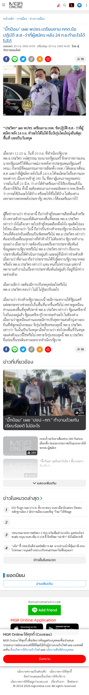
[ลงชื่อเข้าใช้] (79, 5)
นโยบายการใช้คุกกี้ (60, 671)
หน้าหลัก (8, 18)
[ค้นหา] (64, 5)
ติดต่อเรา (72, 681)
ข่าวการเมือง (37, 18)
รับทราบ (44, 658)
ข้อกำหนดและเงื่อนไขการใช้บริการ (44, 676)
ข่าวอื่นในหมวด (45, 560)
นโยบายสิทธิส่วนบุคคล (59, 649)
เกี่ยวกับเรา (57, 681)
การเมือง (22, 18)
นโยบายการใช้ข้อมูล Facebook (29, 681)
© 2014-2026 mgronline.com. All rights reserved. (44, 686)
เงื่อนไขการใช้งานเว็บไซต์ (25, 649)
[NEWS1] (71, 5)
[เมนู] (3, 5)
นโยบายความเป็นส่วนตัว (31, 671)
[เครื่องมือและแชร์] (87, 5)
